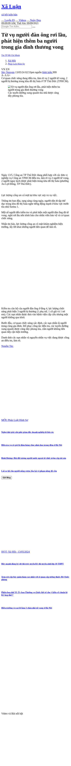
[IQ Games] (2, 21)
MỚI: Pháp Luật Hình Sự (14, 420)
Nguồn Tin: (7, 346)
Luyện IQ (9, 20)
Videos (22, 20)
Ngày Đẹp (35, 20)
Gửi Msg (7, 477)
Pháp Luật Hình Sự (16, 64)
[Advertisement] (35, 135)
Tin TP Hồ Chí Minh (10, 55)
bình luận (47, 72)
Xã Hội (12, 60)
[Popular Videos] (17, 21)
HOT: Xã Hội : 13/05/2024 (15, 551)
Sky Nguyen (8, 72)
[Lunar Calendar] (28, 21)
